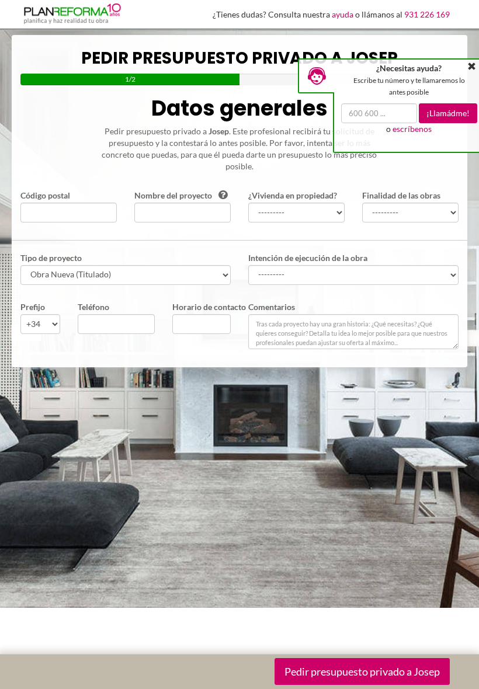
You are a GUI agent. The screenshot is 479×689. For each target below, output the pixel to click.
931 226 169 (427, 14)
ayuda (342, 14)
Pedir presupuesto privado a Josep (362, 671)
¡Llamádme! (448, 113)
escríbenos (412, 129)
